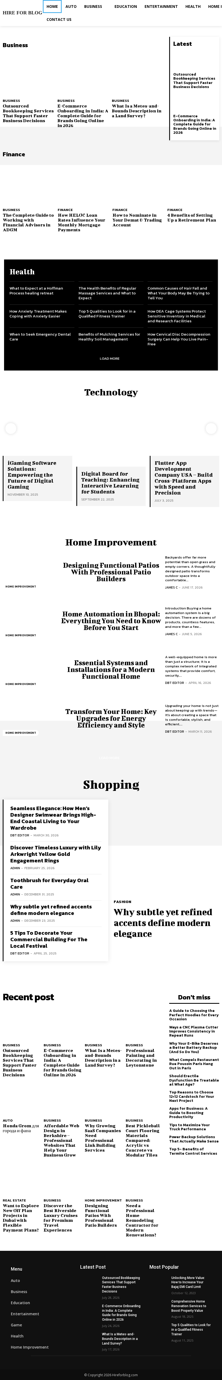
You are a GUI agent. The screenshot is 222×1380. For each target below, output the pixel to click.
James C (171, 587)
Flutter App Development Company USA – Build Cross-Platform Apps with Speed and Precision (184, 478)
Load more (109, 358)
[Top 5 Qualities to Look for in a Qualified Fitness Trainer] (158, 1329)
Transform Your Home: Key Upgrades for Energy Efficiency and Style (111, 718)
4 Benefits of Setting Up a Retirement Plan (191, 217)
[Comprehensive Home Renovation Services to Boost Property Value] (158, 1305)
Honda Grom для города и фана (21, 1128)
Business (11, 100)
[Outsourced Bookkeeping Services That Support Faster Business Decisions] (29, 73)
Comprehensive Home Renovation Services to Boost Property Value (188, 1306)
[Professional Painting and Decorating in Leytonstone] (145, 1024)
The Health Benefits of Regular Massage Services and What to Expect (107, 293)
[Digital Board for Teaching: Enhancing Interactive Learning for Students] (111, 440)
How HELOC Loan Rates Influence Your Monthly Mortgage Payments (81, 222)
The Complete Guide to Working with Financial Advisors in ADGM (28, 222)
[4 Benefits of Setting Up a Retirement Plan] (193, 183)
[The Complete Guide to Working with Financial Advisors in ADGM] (29, 183)
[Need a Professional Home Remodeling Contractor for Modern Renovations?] (145, 1179)
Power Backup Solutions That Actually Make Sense (194, 1139)
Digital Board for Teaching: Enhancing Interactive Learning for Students (110, 482)
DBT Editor (174, 682)
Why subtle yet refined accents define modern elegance (51, 909)
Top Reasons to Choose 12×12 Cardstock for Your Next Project (191, 1096)
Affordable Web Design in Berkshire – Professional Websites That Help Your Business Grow (61, 1140)
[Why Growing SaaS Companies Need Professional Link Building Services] (104, 1099)
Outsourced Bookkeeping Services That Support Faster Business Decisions (28, 113)
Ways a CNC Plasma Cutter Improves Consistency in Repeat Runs (193, 1031)
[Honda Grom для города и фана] (22, 1099)
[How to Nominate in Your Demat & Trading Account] (138, 183)
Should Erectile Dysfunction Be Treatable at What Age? (194, 1080)
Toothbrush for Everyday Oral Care (49, 883)
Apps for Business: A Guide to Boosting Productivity (188, 1113)
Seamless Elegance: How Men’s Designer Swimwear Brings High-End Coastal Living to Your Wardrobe (53, 818)
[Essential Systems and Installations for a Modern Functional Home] (30, 669)
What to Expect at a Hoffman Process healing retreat (36, 290)
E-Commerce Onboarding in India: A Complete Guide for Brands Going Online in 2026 (82, 115)
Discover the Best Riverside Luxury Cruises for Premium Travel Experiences (60, 1217)
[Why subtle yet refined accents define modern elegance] (166, 847)
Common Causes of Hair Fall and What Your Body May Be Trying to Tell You (179, 293)
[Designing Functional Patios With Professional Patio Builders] (30, 572)
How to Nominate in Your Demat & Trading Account (137, 219)
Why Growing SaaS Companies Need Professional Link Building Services (103, 1137)
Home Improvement (20, 587)
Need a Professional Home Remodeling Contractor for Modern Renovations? (142, 1220)
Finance (65, 210)
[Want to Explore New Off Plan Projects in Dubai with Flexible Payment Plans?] (22, 1179)
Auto (8, 1120)
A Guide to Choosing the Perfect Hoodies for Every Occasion (194, 1015)
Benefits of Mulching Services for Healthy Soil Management (109, 336)
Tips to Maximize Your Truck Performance (189, 1127)
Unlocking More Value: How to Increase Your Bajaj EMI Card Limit (188, 1282)
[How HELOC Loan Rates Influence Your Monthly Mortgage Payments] (84, 183)
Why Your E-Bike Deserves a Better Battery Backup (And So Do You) (193, 1048)
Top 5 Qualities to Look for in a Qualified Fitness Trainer (107, 313)
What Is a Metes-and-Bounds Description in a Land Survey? (136, 110)
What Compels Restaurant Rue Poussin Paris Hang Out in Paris (194, 1064)
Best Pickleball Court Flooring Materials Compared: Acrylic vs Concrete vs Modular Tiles (143, 1140)
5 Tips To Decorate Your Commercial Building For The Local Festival (48, 939)
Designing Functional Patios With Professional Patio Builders (111, 572)
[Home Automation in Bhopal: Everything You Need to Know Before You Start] (30, 620)
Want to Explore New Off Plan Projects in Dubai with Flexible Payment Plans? (21, 1217)
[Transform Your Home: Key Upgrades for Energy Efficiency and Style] (30, 718)
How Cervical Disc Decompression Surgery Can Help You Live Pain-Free (179, 339)
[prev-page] (10, 428)
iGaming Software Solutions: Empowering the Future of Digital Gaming (32, 475)
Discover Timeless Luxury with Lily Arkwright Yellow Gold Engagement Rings (55, 854)
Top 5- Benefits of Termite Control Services (193, 1151)
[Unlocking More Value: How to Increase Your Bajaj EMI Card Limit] (158, 1282)
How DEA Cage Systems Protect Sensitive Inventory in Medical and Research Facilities (177, 316)
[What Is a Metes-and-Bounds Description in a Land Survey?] (138, 73)
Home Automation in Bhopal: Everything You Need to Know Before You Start (111, 620)
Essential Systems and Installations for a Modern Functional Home (111, 669)
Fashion (123, 902)
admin (15, 868)
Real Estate (14, 1200)
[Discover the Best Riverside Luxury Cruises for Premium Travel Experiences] (63, 1179)
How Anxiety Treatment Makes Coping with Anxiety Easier (38, 313)
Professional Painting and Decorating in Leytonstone (141, 1057)
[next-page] (211, 428)
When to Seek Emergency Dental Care (40, 336)
